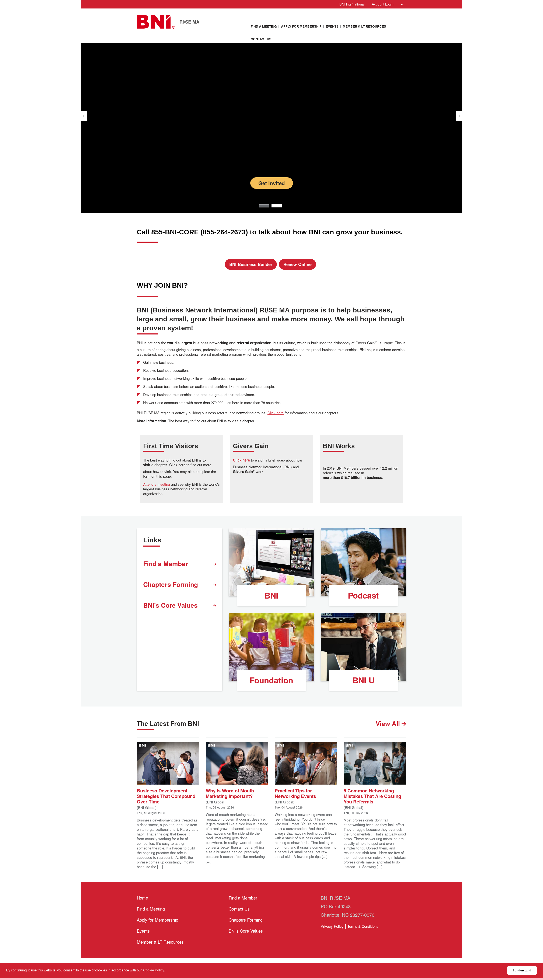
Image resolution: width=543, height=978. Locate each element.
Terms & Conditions (362, 926)
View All (389, 723)
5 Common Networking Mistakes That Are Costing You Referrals (372, 795)
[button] (84, 116)
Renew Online (297, 264)
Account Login (382, 4)
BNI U (363, 680)
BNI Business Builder (250, 264)
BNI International (352, 4)
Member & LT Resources (364, 26)
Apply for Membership (301, 26)
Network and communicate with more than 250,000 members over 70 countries (271, 164)
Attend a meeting (156, 484)
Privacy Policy (332, 926)
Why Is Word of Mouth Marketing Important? (230, 793)
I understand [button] (522, 970)
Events (332, 26)
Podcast (363, 595)
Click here (275, 412)
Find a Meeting (264, 26)
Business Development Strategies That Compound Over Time (166, 795)
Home (142, 898)
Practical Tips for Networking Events (295, 793)
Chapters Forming (170, 584)
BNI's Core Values (170, 605)
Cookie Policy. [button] (154, 970)
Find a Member (165, 563)
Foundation (271, 680)
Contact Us (261, 39)
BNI (271, 595)
